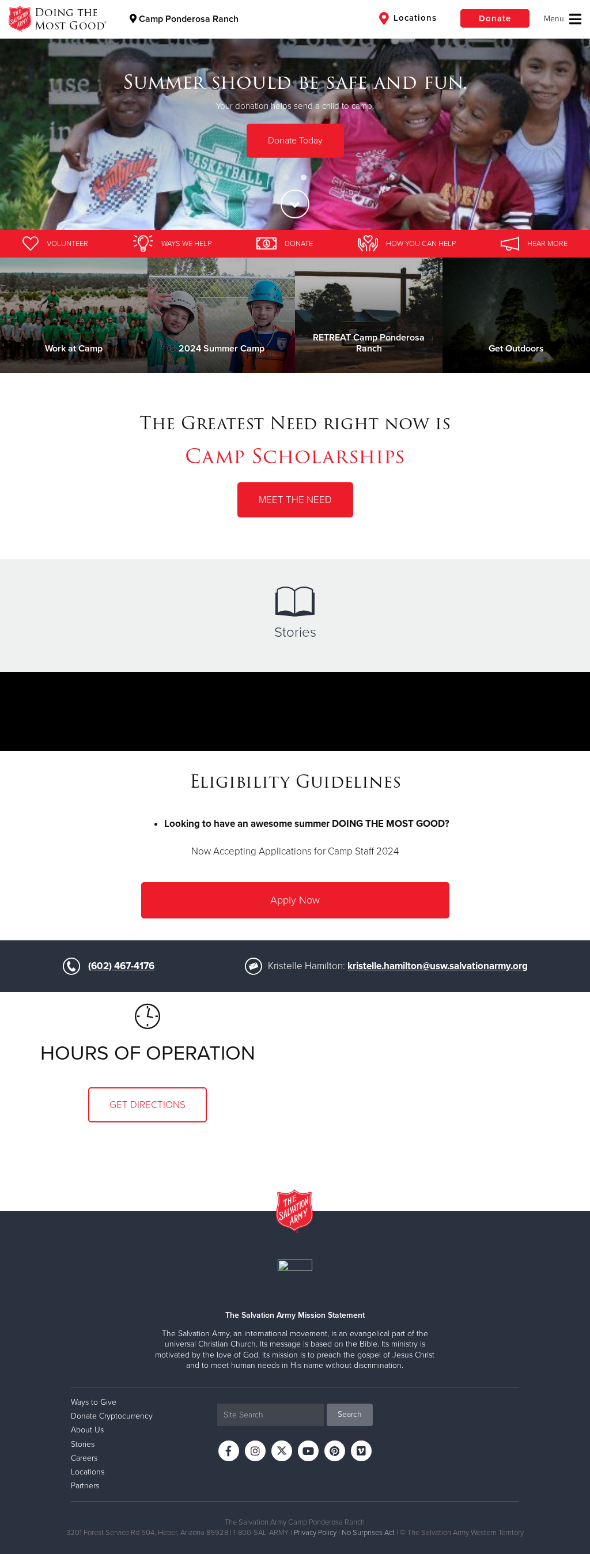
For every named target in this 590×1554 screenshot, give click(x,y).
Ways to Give (93, 1402)
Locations (414, 18)
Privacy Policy (315, 1532)
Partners (85, 1486)
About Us (87, 1430)
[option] (295, 115)
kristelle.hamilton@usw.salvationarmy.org (437, 966)
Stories (295, 632)
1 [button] (286, 178)
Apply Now (295, 900)
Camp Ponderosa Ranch (188, 19)
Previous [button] (28, 115)
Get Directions (147, 1105)
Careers (84, 1458)
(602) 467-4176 (121, 966)
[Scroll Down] (295, 204)
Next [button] (561, 115)
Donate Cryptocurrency (112, 1416)
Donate (495, 18)
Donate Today (295, 140)
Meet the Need (295, 500)
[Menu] (562, 19)
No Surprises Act (368, 1532)
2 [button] (303, 178)
